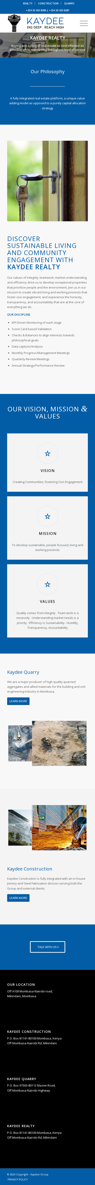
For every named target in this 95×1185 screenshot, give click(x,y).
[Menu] (81, 23)
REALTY (28, 3)
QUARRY (69, 3)
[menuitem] (28, 3)
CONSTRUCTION (48, 3)
